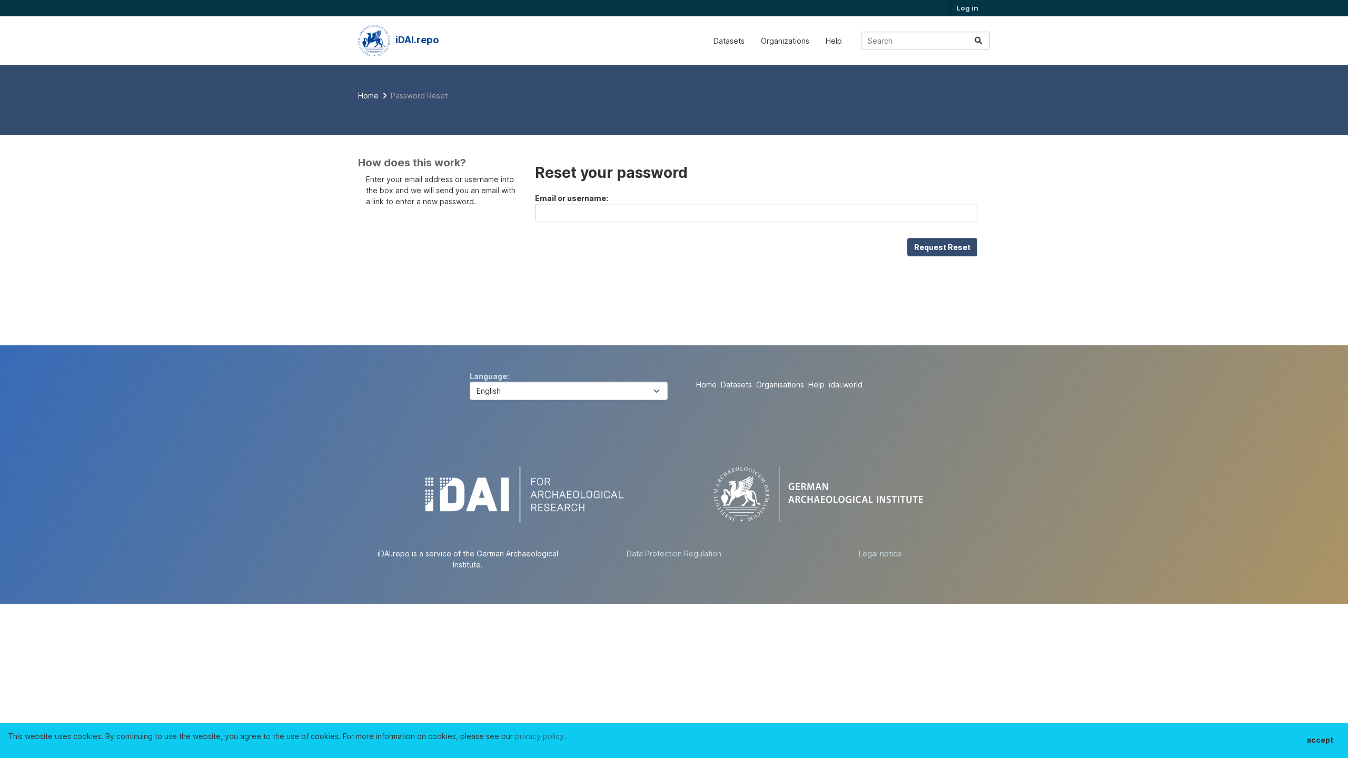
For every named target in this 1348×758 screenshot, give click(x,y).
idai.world (846, 384)
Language (488, 376)
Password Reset (419, 95)
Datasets (729, 40)
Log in (967, 8)
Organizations (785, 40)
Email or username (570, 198)
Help (834, 40)
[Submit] (978, 41)
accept (1319, 739)
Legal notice (880, 553)
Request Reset (942, 247)
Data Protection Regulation (674, 553)
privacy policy (539, 736)
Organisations (780, 384)
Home (706, 384)
